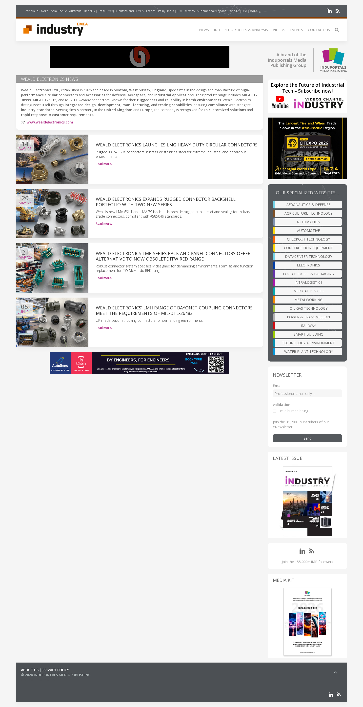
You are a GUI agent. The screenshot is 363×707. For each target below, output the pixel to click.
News (204, 29)
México (190, 11)
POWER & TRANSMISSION (308, 317)
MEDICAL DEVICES (308, 291)
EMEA (140, 11)
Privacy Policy (55, 669)
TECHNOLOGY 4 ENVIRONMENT (308, 343)
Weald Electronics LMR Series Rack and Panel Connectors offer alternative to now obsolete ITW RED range (173, 256)
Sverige (234, 11)
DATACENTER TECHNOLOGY (308, 256)
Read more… (104, 164)
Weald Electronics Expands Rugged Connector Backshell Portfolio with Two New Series (166, 201)
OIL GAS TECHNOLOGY (308, 308)
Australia (75, 11)
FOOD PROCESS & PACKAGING (308, 273)
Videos (279, 29)
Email (277, 385)
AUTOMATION (308, 222)
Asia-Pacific (59, 11)
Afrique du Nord (36, 11)
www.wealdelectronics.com (50, 122)
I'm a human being (293, 410)
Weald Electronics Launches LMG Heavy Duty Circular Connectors (177, 145)
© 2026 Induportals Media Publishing (56, 674)
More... (254, 11)
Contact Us (319, 29)
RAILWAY (308, 325)
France (151, 11)
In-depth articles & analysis (241, 29)
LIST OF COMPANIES (38, 679)
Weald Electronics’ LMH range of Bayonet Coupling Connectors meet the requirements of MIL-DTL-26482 (174, 310)
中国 (111, 11)
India (170, 11)
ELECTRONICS (308, 265)
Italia (161, 11)
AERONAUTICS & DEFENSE (308, 204)
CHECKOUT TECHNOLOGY (308, 239)
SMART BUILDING (308, 334)
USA (244, 11)
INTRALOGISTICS (309, 282)
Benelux (89, 11)
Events (296, 29)
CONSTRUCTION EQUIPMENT (308, 247)
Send (307, 438)
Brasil (101, 11)
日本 (179, 11)
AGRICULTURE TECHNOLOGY (308, 213)
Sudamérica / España (211, 11)
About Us (30, 669)
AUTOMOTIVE (308, 230)
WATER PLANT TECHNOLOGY (308, 351)
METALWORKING (308, 299)
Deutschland (125, 11)
